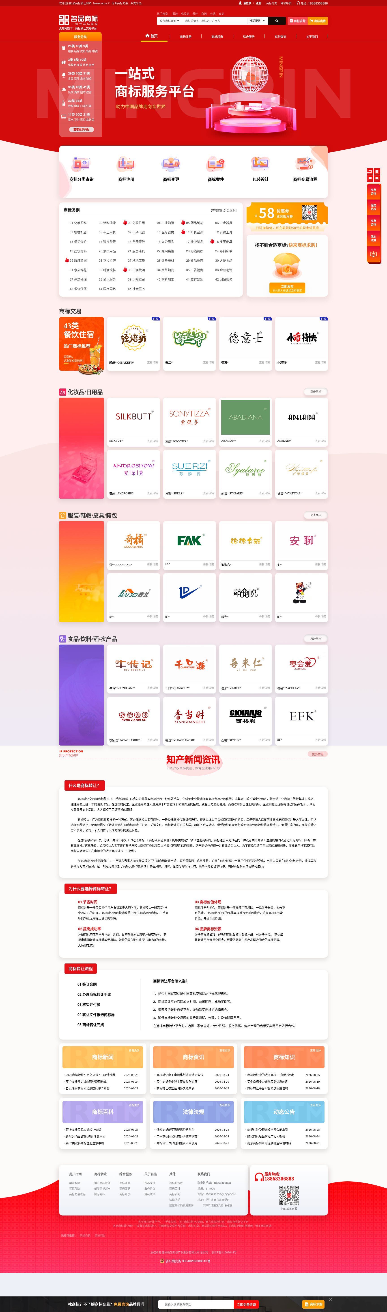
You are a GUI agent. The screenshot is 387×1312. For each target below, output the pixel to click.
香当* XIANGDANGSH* (180, 740)
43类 (79, 87)
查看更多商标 (81, 129)
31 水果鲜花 (78, 270)
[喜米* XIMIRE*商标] (245, 665)
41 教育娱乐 (194, 279)
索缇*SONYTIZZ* (176, 441)
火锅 (212, 13)
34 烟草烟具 (165, 270)
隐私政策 (149, 1194)
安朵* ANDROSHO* (122, 493)
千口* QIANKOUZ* (177, 688)
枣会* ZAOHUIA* (288, 688)
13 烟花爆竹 (78, 241)
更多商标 (315, 391)
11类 (72, 114)
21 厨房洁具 (136, 251)
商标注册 (185, 36)
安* (279, 564)
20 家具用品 (107, 251)
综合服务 (249, 36)
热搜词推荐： (69, 1235)
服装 (175, 13)
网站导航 (286, 3)
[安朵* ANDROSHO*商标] (133, 470)
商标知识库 (176, 1183)
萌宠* (225, 617)
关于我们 (312, 36)
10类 (83, 59)
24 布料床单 (223, 251)
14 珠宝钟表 (107, 241)
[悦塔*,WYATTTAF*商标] (301, 470)
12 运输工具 (223, 232)
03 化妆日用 (136, 222)
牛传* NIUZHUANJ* (122, 688)
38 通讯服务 (107, 279)
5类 (77, 59)
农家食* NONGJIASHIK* (124, 740)
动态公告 (297, 1109)
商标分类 (271, 3)
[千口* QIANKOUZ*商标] (189, 665)
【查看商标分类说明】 (223, 210)
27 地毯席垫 (136, 260)
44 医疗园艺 (107, 288)
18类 (79, 46)
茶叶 (195, 13)
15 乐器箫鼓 (136, 241)
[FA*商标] (189, 542)
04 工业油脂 (165, 222)
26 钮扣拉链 (107, 260)
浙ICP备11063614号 (224, 1252)
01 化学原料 (78, 222)
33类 (79, 100)
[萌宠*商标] (245, 594)
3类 (71, 59)
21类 (86, 114)
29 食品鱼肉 (194, 260)
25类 (72, 46)
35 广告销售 (194, 270)
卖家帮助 (74, 1183)
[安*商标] (301, 542)
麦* (111, 617)
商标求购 (299, 21)
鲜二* (169, 362)
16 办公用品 (165, 241)
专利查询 (280, 36)
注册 (258, 3)
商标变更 (124, 1188)
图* (167, 617)
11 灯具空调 (194, 232)
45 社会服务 (136, 288)
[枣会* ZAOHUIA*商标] (301, 665)
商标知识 (297, 1054)
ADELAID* (284, 440)
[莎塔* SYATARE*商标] (245, 470)
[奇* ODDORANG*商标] (133, 542)
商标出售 (320, 21)
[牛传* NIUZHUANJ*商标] (133, 665)
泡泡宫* (226, 564)
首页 (154, 35)
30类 (79, 73)
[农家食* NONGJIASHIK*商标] (133, 717)
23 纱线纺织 (194, 251)
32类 (72, 100)
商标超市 (217, 36)
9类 (85, 46)
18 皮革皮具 (223, 241)
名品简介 (149, 1183)
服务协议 (149, 1188)
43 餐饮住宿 (78, 288)
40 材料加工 (165, 279)
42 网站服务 (223, 279)
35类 (72, 87)
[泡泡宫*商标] (245, 542)
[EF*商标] (301, 717)
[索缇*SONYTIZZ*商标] (189, 418)
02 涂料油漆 (107, 222)
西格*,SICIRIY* (231, 740)
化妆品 (185, 13)
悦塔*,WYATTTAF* (289, 493)
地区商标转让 (102, 1183)
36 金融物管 (223, 270)
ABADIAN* (228, 440)
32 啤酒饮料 (107, 270)
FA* (167, 564)
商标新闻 (116, 1054)
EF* (279, 739)
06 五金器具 (223, 222)
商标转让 (100, 1235)
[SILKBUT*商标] (133, 418)
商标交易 (85, 1235)
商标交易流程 (77, 1194)
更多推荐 (318, 754)
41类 (86, 87)
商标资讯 (206, 1054)
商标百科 (116, 1109)
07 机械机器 (78, 232)
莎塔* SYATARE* (232, 493)
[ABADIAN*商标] (245, 418)
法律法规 (206, 1109)
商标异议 (124, 1194)
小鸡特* (282, 362)
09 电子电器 (136, 232)
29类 (72, 73)
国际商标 (99, 1194)
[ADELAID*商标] (301, 418)
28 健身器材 (165, 260)
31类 (86, 73)
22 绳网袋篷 (165, 251)
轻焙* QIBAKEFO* (122, 362)
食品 (221, 13)
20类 (79, 114)
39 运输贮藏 (136, 279)
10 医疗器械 (165, 232)
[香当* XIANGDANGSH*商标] (189, 717)
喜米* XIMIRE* (231, 688)
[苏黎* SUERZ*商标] (189, 470)
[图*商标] (189, 594)
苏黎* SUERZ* (174, 493)
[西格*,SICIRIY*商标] (245, 717)
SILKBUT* (116, 440)
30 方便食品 (223, 260)
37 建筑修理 (78, 279)
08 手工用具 (107, 232)
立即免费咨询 (246, 1304)
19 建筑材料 (78, 251)
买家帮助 (74, 1188)
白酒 (204, 13)
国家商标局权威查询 (181, 1205)
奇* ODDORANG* (120, 564)
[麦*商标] (133, 594)
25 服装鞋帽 (78, 260)
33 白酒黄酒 (136, 270)
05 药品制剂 (194, 222)
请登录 (247, 3)
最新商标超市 (102, 1188)
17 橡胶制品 (194, 241)
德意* (225, 362)
